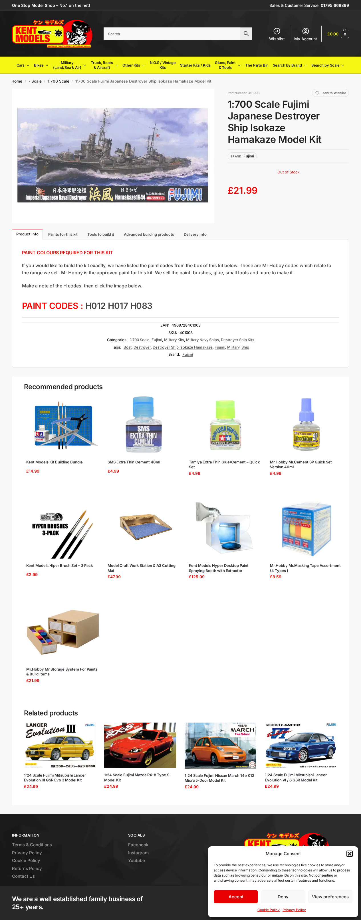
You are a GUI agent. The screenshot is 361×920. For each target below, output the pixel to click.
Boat (128, 347)
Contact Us (23, 876)
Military (233, 347)
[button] (349, 854)
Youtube (136, 860)
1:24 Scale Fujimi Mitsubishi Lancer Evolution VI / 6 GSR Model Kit (296, 777)
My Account (305, 38)
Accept (236, 896)
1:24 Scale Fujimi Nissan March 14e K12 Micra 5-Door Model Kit (219, 778)
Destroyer (142, 347)
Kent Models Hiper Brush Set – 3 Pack (59, 565)
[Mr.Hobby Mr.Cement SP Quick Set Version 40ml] (306, 425)
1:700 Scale (58, 81)
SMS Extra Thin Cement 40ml (134, 462)
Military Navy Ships (202, 339)
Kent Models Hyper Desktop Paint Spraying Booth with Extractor (219, 568)
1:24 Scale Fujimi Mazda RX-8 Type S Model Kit (136, 777)
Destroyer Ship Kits (237, 339)
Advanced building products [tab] (149, 234)
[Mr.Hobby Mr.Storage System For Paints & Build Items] (63, 632)
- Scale (35, 81)
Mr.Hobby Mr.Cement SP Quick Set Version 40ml (301, 464)
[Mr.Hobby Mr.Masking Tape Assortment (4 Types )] (306, 529)
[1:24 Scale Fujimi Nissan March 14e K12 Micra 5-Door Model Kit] (221, 745)
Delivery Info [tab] (195, 234)
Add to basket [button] (61, 487)
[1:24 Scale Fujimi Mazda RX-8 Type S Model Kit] (140, 745)
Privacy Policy (294, 910)
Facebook (138, 844)
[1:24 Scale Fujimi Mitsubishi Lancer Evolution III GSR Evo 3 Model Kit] (60, 745)
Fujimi (157, 339)
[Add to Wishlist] (90, 402)
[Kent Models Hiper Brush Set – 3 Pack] (63, 529)
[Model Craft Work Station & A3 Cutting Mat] (144, 529)
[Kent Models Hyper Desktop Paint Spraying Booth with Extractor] (225, 529)
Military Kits (174, 339)
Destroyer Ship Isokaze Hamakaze (183, 347)
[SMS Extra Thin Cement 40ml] (144, 425)
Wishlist (277, 38)
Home (16, 81)
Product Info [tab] (27, 234)
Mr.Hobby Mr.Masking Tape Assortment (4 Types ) (305, 568)
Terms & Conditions (32, 844)
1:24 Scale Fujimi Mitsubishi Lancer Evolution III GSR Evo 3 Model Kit (55, 778)
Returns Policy (27, 868)
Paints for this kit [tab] (63, 234)
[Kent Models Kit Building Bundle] (63, 425)
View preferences (330, 896)
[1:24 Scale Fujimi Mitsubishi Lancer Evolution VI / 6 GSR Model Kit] (301, 745)
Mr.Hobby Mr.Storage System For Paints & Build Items (62, 672)
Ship (245, 347)
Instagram (138, 852)
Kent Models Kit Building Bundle (54, 462)
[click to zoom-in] (113, 156)
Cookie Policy (268, 910)
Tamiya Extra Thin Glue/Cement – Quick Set (224, 464)
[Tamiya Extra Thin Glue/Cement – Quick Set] (225, 425)
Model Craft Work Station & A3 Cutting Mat (142, 568)
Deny (283, 896)
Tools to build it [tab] (100, 234)
